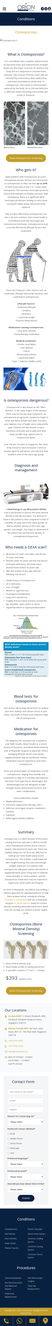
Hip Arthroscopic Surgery (35, 1279)
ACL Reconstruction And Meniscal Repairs (13, 1285)
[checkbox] (25, 1143)
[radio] (25, 1133)
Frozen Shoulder (35, 1229)
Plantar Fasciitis (12, 1248)
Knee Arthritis (11, 1238)
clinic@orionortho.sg (17, 1051)
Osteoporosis (11, 1229)
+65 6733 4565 (15, 1040)
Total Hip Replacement (34, 1287)
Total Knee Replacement (11, 1295)
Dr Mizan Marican (22, 903)
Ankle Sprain (10, 1243)
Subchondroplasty (13, 1278)
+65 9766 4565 (15, 1046)
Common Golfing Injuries (35, 1240)
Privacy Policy (26, 1313)
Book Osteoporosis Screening (26, 158)
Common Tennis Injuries (35, 1256)
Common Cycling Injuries (35, 1248)
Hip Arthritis (10, 1234)
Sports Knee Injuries (36, 1234)
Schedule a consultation (16, 899)
